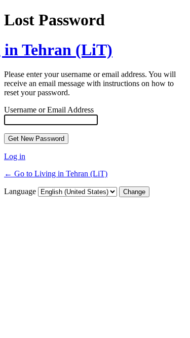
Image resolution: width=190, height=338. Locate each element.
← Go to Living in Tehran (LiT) (55, 173)
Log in (14, 156)
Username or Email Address (49, 109)
